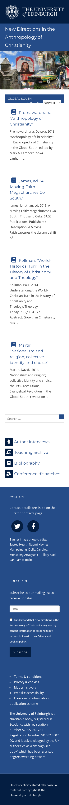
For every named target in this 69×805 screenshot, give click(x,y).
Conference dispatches (37, 473)
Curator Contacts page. (26, 513)
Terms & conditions (28, 676)
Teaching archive (31, 452)
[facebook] (33, 526)
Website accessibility (29, 693)
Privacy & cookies (26, 682)
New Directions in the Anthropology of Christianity (30, 37)
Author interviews (31, 441)
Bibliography (27, 463)
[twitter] (17, 526)
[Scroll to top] (62, 781)
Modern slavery (25, 687)
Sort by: (34, 103)
